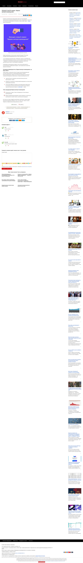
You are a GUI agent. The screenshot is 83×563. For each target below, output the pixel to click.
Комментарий (4, 152)
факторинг (20, 86)
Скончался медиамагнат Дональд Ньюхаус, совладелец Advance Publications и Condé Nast (74, 105)
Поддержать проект (23, 540)
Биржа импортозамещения (11, 107)
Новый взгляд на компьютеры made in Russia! (8, 186)
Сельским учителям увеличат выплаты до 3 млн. (24, 186)
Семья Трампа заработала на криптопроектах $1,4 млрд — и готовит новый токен (73, 298)
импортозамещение (25, 107)
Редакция (8, 111)
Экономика (9, 5)
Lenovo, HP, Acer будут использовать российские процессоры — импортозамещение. (25, 180)
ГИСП (19, 107)
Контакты (31, 540)
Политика (15, 5)
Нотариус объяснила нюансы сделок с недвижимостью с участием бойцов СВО (74, 389)
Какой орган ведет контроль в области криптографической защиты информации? (74, 338)
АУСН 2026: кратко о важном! (73, 424)
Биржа (29, 21)
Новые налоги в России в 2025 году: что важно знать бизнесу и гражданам (74, 446)
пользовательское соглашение (26, 166)
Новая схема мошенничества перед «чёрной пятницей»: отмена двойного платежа (74, 512)
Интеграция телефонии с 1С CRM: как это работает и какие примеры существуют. (74, 207)
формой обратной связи (40, 555)
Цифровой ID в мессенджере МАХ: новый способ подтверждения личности (74, 463)
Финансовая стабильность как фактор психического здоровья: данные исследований (73, 407)
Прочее (36, 5)
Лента (19, 5)
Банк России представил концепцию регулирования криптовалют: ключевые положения (74, 360)
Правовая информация (7, 540)
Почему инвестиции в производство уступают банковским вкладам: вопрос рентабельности (74, 281)
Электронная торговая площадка (21, 108)
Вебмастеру (15, 540)
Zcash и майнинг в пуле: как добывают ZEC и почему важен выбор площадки (73, 121)
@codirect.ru (20, 553)
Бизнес (4, 5)
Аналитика (24, 5)
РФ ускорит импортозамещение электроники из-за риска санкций (8, 180)
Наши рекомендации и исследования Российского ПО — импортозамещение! (8, 175)
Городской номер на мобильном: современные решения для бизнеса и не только (74, 88)
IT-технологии (30, 5)
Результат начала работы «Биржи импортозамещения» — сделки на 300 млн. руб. (24, 175)
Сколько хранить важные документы (74, 164)
